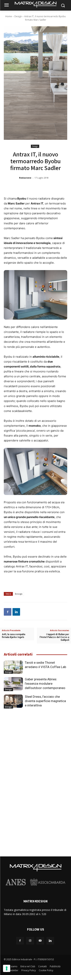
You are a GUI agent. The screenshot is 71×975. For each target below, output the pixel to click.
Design (18, 16)
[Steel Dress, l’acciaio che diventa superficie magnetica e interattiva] (13, 701)
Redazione (25, 177)
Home (8, 16)
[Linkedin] (16, 612)
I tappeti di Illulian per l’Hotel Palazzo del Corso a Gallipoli (54, 637)
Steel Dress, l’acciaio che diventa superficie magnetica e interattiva (45, 701)
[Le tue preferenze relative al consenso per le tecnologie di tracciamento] (6, 968)
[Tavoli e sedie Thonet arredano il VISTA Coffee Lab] (13, 667)
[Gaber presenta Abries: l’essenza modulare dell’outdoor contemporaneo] (13, 683)
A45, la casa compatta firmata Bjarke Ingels (13, 636)
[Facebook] (7, 612)
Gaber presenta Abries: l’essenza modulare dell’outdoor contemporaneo (45, 683)
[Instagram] (30, 940)
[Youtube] (40, 940)
